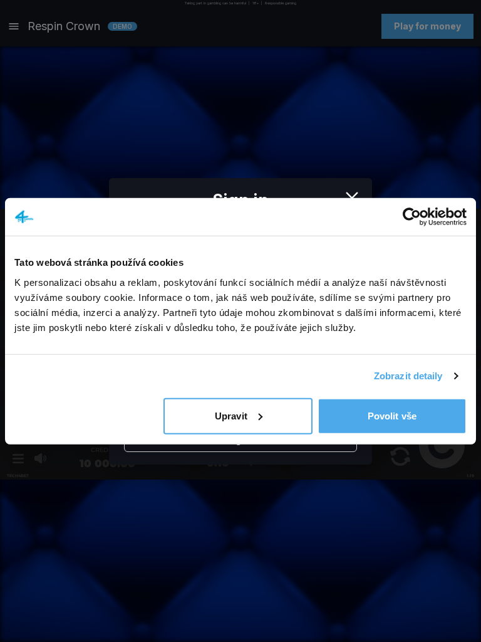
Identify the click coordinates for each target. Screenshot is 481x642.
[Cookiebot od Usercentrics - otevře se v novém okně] (412, 217)
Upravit (231, 415)
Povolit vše (392, 415)
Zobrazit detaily (408, 376)
